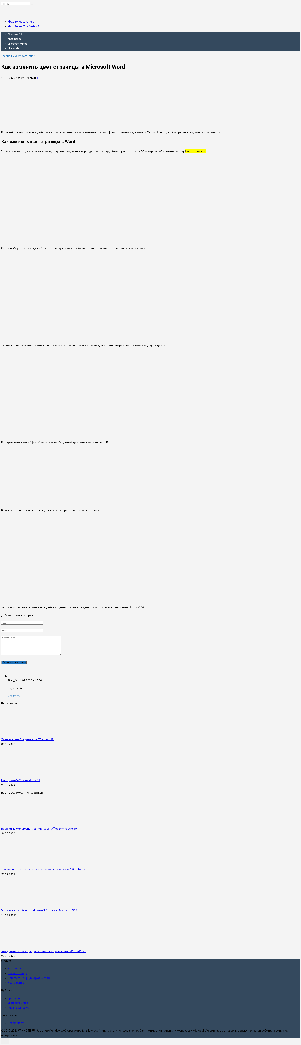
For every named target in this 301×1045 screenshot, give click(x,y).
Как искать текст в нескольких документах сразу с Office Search (44, 869)
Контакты (14, 968)
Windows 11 (15, 34)
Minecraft (13, 48)
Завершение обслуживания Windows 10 (27, 739)
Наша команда (17, 973)
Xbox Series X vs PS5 (21, 21)
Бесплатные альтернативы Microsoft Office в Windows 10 (39, 828)
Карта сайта (16, 982)
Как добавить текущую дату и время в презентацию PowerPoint (43, 951)
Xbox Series (14, 38)
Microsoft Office (17, 43)
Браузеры (14, 998)
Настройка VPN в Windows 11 (20, 780)
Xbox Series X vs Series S (23, 26)
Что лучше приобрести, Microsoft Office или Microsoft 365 (39, 910)
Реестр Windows (18, 1007)
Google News (16, 1022)
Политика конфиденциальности (29, 978)
